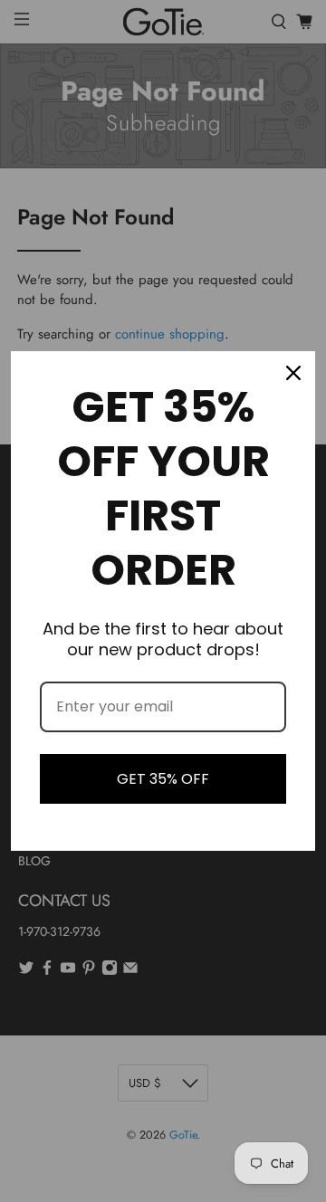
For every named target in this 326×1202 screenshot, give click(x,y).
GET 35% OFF (163, 778)
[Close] (293, 373)
